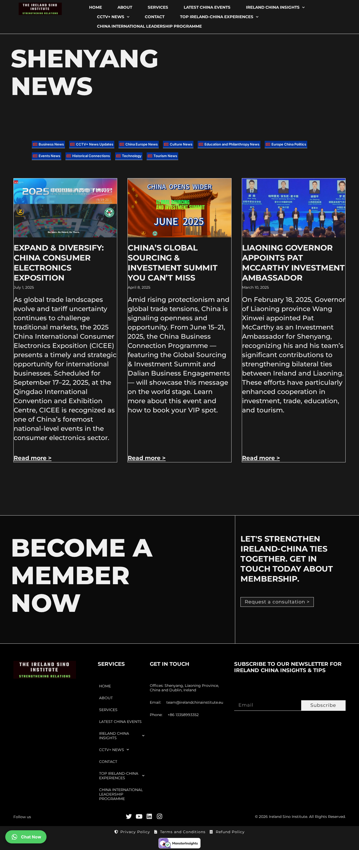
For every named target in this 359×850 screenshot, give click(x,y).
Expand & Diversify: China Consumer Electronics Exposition (59, 263)
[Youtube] (139, 816)
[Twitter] (129, 816)
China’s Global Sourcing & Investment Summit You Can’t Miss (173, 263)
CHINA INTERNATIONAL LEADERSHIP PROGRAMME (149, 26)
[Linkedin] (149, 816)
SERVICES (158, 7)
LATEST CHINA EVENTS (207, 7)
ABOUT (124, 7)
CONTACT (155, 16)
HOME (95, 7)
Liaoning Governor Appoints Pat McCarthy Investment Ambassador (293, 263)
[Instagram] (160, 816)
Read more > (33, 458)
